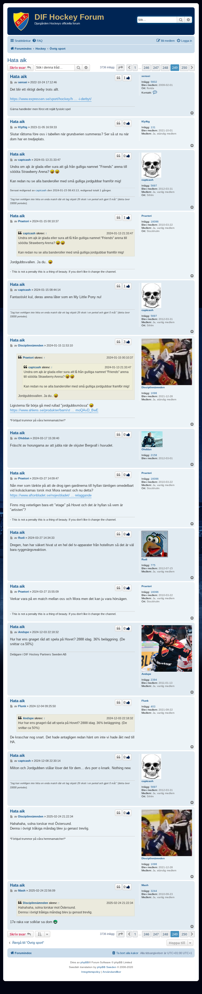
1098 (154, 393)
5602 (154, 81)
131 (153, 127)
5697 (154, 185)
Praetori (147, 215)
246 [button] (146, 67)
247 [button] (156, 67)
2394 (154, 679)
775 (153, 565)
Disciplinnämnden (153, 387)
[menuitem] (37, 41)
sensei (146, 76)
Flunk (145, 700)
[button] (120, 67)
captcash (147, 179)
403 (153, 706)
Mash (145, 885)
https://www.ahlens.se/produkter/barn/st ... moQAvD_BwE (54, 410)
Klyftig (146, 121)
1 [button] (135, 67)
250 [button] (184, 67)
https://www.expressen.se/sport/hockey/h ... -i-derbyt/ (51, 99)
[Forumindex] (21, 21)
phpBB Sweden (106, 967)
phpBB (84, 962)
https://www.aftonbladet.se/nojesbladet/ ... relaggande (51, 495)
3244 (154, 890)
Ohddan (147, 449)
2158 (154, 455)
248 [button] (165, 67)
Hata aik (17, 60)
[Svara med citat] (118, 78)
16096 (155, 221)
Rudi (144, 559)
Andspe (146, 673)
